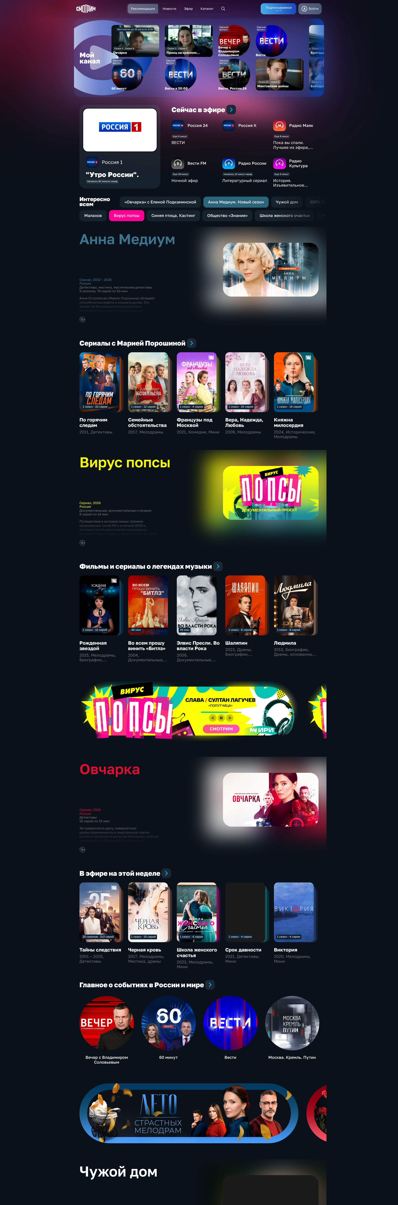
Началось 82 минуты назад (102, 181)
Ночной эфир (184, 180)
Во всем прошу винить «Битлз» (146, 645)
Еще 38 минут (180, 174)
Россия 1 (112, 162)
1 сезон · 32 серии (95, 406)
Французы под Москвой (194, 422)
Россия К (247, 125)
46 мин (136, 629)
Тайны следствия (100, 950)
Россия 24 (197, 125)
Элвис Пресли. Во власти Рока (198, 645)
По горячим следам (93, 422)
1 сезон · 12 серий (143, 406)
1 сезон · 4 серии (191, 406)
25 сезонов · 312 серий (98, 936)
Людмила (285, 643)
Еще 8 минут (281, 136)
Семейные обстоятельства (147, 422)
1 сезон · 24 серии (241, 406)
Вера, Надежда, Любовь (244, 422)
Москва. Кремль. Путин (292, 1057)
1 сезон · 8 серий (240, 629)
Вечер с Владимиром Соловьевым (107, 1060)
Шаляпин (236, 643)
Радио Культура (298, 163)
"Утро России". (112, 174)
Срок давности (243, 950)
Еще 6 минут (281, 174)
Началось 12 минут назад (238, 174)
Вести (230, 1057)
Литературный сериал (244, 180)
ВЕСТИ (178, 142)
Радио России (252, 163)
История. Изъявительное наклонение (288, 185)
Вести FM (196, 163)
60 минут (168, 1057)
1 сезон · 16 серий (289, 406)
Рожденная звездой (93, 645)
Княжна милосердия (288, 422)
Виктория (285, 950)
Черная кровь (144, 950)
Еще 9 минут (180, 136)
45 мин (184, 629)
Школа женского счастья (197, 952)
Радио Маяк (301, 125)
